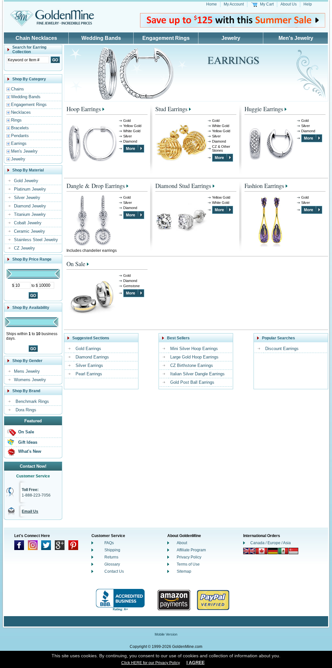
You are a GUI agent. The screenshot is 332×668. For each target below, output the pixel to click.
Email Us (30, 511)
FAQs (109, 543)
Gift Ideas (27, 442)
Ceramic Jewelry (29, 231)
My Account (234, 4)
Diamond (130, 141)
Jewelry (230, 38)
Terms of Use (188, 564)
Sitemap (184, 571)
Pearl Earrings (89, 373)
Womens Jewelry (30, 379)
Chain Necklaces (36, 38)
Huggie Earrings (263, 109)
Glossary (112, 564)
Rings (16, 120)
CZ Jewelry (24, 248)
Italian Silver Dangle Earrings (197, 373)
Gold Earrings (88, 348)
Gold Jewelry (26, 180)
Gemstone (131, 286)
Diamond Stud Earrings (183, 186)
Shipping (112, 550)
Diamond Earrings (92, 357)
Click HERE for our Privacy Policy (150, 663)
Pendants (20, 135)
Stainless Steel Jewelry (36, 239)
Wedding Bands (101, 38)
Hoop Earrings (83, 109)
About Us (288, 4)
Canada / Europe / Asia (270, 543)
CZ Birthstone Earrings (191, 365)
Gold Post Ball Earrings (192, 382)
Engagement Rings (166, 38)
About (182, 543)
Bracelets (20, 127)
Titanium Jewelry (30, 214)
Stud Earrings (171, 109)
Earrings (19, 143)
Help (307, 4)
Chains (17, 89)
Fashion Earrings (264, 186)
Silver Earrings (89, 365)
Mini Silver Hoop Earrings (194, 348)
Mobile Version (166, 634)
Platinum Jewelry (30, 189)
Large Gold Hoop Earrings (194, 357)
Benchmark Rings (32, 401)
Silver (127, 136)
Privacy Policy (189, 557)
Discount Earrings (282, 348)
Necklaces (21, 112)
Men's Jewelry (296, 38)
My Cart (267, 4)
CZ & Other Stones (221, 148)
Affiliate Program (191, 550)
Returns (111, 557)
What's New (29, 451)
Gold (127, 121)
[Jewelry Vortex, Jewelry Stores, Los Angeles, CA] (120, 600)
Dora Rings (26, 409)
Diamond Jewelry (30, 206)
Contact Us (114, 571)
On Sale (26, 431)
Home (211, 4)
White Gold (131, 131)
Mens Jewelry (27, 371)
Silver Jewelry (27, 197)
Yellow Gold (132, 126)
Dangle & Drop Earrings (95, 186)
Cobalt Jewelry (28, 222)
